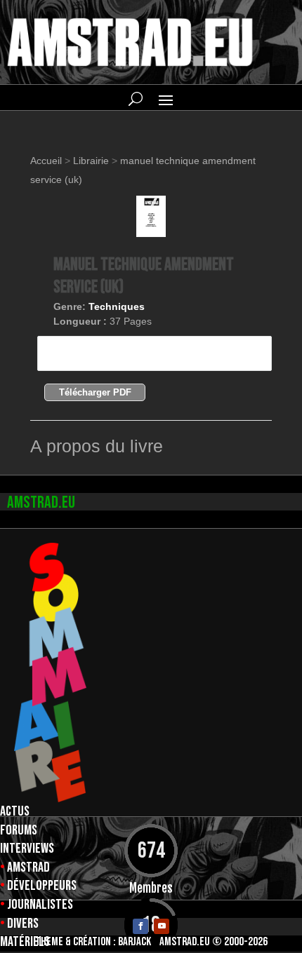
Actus (14, 811)
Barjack (134, 942)
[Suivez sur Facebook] (140, 926)
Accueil (47, 160)
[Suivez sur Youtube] (161, 926)
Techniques (116, 306)
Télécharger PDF (95, 392)
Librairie (91, 160)
